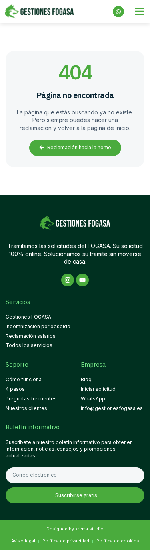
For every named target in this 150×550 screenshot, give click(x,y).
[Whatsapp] (118, 11)
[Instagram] (67, 280)
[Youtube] (82, 280)
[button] (139, 11)
